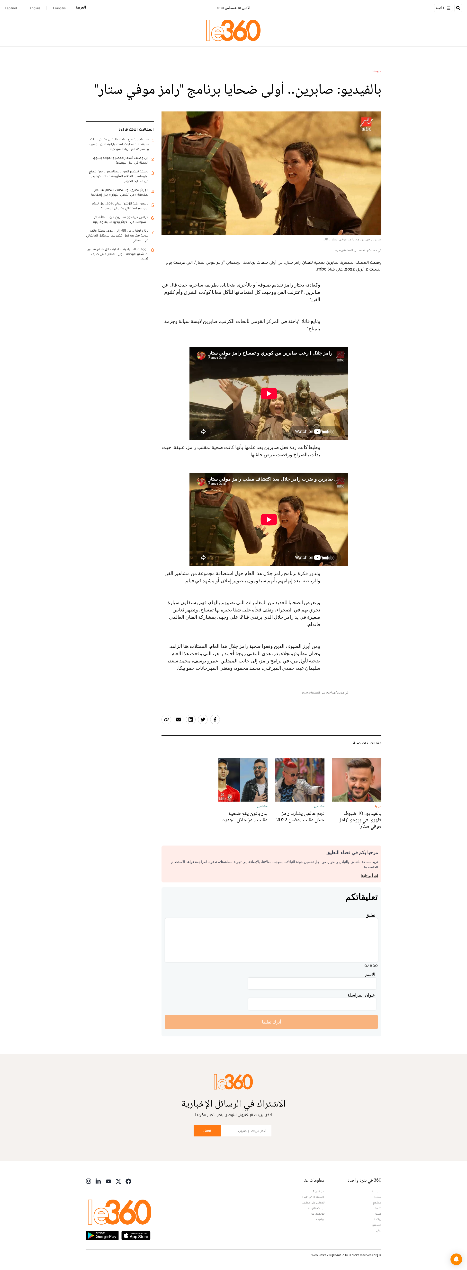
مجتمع (377, 1202)
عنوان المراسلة (361, 995)
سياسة (376, 1191)
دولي (378, 1230)
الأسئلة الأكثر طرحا (313, 1197)
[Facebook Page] (128, 1181)
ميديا (378, 1213)
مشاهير (376, 1225)
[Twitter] (118, 1181)
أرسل (207, 1130)
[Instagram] (88, 1180)
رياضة (377, 1219)
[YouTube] (108, 1181)
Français (59, 8)
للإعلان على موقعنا (313, 1202)
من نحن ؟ (318, 1191)
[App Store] (136, 1235)
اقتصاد (377, 1197)
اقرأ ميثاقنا (369, 876)
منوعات (376, 71)
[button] (456, 1259)
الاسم (370, 974)
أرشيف (320, 1219)
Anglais (34, 8)
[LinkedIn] (98, 1181)
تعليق (370, 915)
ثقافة (378, 1208)
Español (11, 8)
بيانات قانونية (316, 1208)
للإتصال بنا (317, 1213)
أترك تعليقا (271, 1021)
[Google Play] (102, 1235)
